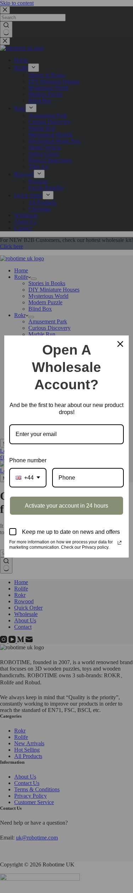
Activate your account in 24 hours (66, 506)
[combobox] (27, 477)
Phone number (27, 460)
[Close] (120, 343)
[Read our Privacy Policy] (119, 542)
